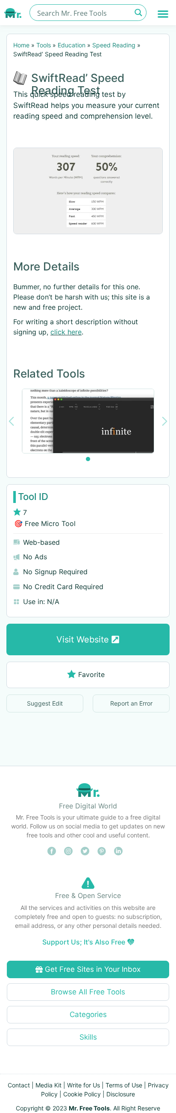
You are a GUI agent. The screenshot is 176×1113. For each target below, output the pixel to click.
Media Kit (48, 1085)
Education (71, 45)
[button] (163, 14)
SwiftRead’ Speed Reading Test (77, 84)
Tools (43, 45)
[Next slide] (164, 421)
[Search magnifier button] (138, 12)
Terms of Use (124, 1085)
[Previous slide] (11, 421)
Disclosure (120, 1094)
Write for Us (83, 1085)
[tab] (88, 459)
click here (66, 332)
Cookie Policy (82, 1094)
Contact (19, 1085)
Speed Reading (113, 45)
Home (21, 45)
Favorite (91, 674)
